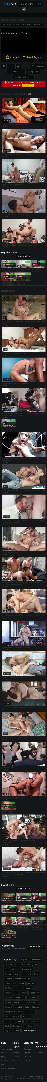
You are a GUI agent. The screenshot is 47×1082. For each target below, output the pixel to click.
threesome (26, 974)
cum (7, 969)
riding (27, 1002)
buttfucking (17, 1026)
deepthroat (34, 993)
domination (9, 1021)
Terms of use (6, 1049)
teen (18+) (29, 1012)
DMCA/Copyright (8, 1068)
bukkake (6, 24)
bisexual (8, 1007)
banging (31, 983)
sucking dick (32, 964)
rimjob (23, 993)
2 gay (27, 1021)
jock (19, 1021)
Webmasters (17, 1060)
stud (20, 1012)
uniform (26, 24)
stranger (8, 979)
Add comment (36, 947)
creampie (29, 988)
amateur (8, 974)
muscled (16, 24)
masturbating (10, 983)
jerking (29, 1026)
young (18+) (10, 1012)
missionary (9, 964)
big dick (24, 960)
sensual (8, 993)
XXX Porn (27, 1060)
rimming (17, 1002)
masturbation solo (22, 979)
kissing (36, 1021)
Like (18, 66)
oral (16, 974)
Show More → (23, 256)
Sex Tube (27, 1049)
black (7, 1026)
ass (16, 993)
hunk (17, 1031)
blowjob (16, 1016)
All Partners (39, 1053)
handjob (26, 1016)
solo (27, 1007)
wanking (15, 969)
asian (35, 1002)
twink (7, 1016)
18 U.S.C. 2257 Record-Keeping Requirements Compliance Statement (30, 1077)
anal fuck (9, 997)
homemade (36, 960)
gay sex (8, 1031)
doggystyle (27, 969)
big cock (8, 988)
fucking (19, 988)
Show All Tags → (29, 1031)
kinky (36, 974)
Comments (39, 66)
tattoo (21, 983)
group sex (32, 997)
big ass (8, 1002)
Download (22, 77)
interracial (20, 997)
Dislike (3, 66)
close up (36, 24)
